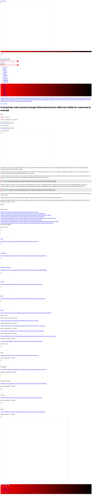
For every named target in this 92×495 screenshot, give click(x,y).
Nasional (5, 71)
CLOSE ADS (3, 1)
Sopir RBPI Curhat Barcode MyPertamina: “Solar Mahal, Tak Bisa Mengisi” (66, 99)
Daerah (5, 74)
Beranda (5, 67)
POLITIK (5, 77)
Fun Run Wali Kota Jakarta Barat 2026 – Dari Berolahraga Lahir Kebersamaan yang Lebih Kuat (23, 369)
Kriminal (5, 72)
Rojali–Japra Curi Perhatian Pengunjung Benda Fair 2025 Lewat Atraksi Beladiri (29, 99)
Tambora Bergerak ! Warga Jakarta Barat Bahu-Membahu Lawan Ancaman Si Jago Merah (23, 412)
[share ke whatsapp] (6, 123)
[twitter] (4, 59)
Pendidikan (5, 80)
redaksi (2, 117)
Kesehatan (5, 78)
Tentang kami (6, 490)
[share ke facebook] (2, 123)
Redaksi (4, 488)
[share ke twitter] (4, 123)
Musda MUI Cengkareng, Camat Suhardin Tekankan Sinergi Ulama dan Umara (19, 355)
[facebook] (2, 59)
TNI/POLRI (5, 75)
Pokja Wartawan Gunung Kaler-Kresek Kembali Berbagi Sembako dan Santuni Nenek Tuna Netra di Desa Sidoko (28, 98)
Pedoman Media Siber (7, 489)
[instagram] (6, 59)
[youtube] (9, 59)
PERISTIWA (5, 82)
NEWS (4, 69)
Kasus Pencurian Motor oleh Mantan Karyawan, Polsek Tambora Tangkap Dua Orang (21, 397)
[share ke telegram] (8, 123)
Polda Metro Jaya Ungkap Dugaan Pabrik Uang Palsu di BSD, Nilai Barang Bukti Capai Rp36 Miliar (24, 383)
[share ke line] (11, 123)
